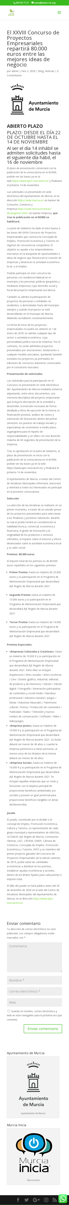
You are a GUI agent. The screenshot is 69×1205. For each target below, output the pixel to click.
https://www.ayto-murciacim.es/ (30, 181)
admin (15, 71)
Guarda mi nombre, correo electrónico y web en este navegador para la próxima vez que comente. (34, 1015)
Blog (41, 71)
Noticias (49, 71)
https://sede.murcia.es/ (31, 200)
